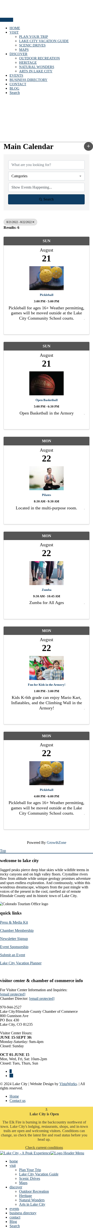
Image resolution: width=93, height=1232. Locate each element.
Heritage (28, 62)
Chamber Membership (17, 930)
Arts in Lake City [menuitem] (32, 1204)
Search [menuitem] (15, 1226)
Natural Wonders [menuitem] (32, 1200)
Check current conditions (44, 1148)
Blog (14, 88)
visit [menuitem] (13, 1165)
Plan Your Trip (33, 37)
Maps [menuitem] (23, 1183)
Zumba (47, 590)
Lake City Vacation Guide (44, 41)
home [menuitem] (14, 1161)
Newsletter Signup (14, 939)
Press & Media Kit (14, 922)
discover (18, 54)
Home (14, 1096)
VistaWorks (68, 1084)
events (16, 75)
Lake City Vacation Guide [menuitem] (38, 1174)
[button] (88, 146)
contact (18, 84)
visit (14, 32)
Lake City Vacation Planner (20, 963)
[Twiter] (11, 1076)
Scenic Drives (32, 45)
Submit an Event (12, 955)
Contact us (18, 1101)
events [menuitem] (14, 1209)
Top (3, 851)
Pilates (46, 495)
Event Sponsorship (14, 947)
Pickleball (46, 295)
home (15, 28)
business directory (28, 80)
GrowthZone (56, 843)
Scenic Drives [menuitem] (29, 1178)
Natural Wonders (36, 67)
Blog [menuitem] (13, 1222)
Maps (24, 50)
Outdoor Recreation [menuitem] (34, 1191)
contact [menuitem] (15, 1217)
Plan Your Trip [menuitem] (30, 1170)
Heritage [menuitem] (25, 1196)
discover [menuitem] (16, 1187)
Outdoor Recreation (39, 58)
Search (15, 93)
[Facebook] (11, 1071)
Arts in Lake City (35, 71)
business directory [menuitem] (23, 1213)
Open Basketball (47, 400)
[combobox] (46, 176)
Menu (5, 20)
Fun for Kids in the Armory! (46, 684)
